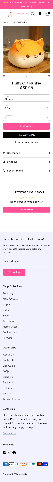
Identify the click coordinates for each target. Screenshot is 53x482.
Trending (8, 293)
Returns (7, 388)
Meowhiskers (24, 474)
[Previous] (4, 76)
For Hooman (10, 332)
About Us (8, 354)
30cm (8, 108)
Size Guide (9, 365)
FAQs (6, 371)
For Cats (7, 337)
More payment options (26, 142)
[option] (26, 49)
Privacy (7, 393)
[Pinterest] (14, 452)
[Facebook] (4, 452)
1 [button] (22, 75)
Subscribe (14, 272)
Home (5, 22)
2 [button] (26, 76)
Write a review (26, 209)
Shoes (6, 315)
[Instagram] (9, 452)
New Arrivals (10, 299)
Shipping (8, 377)
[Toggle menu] (3, 14)
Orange (9, 99)
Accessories (9, 321)
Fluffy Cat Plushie (19, 22)
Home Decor (10, 326)
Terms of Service (12, 399)
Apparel (7, 304)
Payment (8, 382)
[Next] (49, 76)
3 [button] (30, 75)
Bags (6, 310)
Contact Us (9, 360)
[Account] (40, 13)
